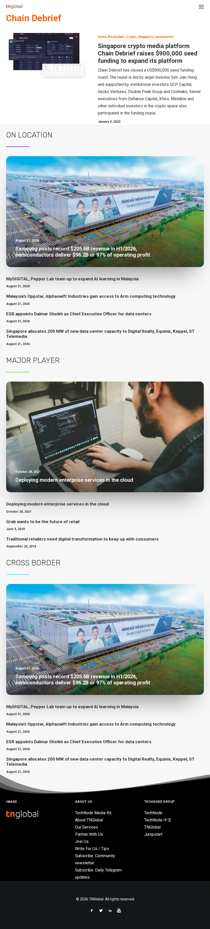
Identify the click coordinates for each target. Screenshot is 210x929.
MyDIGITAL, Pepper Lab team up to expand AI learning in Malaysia (72, 278)
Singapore (145, 37)
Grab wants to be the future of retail (42, 521)
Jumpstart (153, 834)
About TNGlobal (89, 820)
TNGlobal (152, 827)
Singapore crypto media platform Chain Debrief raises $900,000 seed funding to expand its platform (147, 53)
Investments (164, 37)
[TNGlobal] (14, 7)
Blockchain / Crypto (122, 37)
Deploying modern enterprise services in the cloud (57, 504)
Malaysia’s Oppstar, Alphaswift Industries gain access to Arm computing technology (91, 296)
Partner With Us (89, 834)
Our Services (86, 827)
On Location (29, 135)
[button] (201, 6)
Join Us (82, 841)
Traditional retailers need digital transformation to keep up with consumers (82, 539)
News (102, 37)
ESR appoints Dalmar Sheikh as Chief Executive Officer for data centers (78, 313)
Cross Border (33, 562)
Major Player (33, 360)
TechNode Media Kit (93, 812)
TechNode (153, 812)
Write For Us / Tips (92, 848)
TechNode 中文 (158, 820)
